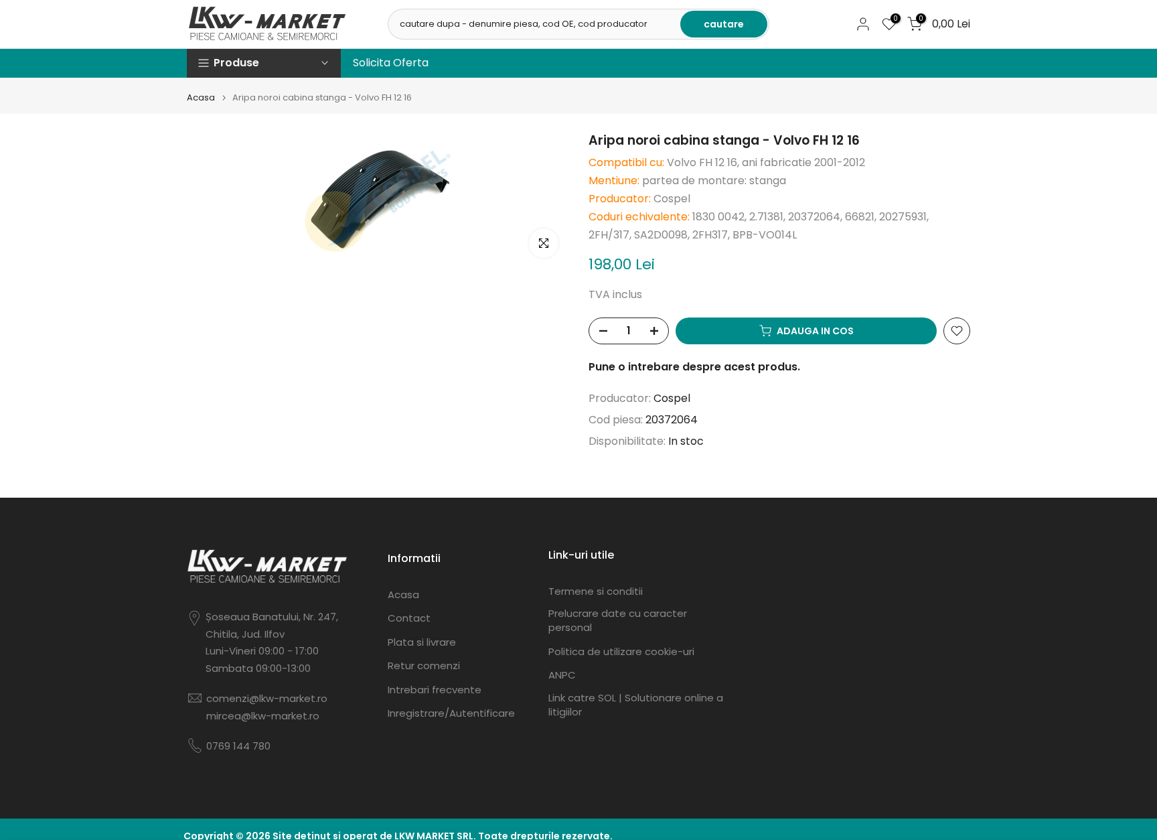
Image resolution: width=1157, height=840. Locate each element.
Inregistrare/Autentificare (451, 713)
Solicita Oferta (391, 62)
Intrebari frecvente (434, 690)
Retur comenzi (424, 665)
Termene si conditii (595, 591)
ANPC (562, 675)
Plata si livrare (422, 642)
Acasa (201, 97)
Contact (409, 618)
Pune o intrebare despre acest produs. (694, 366)
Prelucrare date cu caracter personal (617, 620)
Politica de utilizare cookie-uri (621, 651)
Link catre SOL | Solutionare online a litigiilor (635, 705)
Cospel (671, 398)
